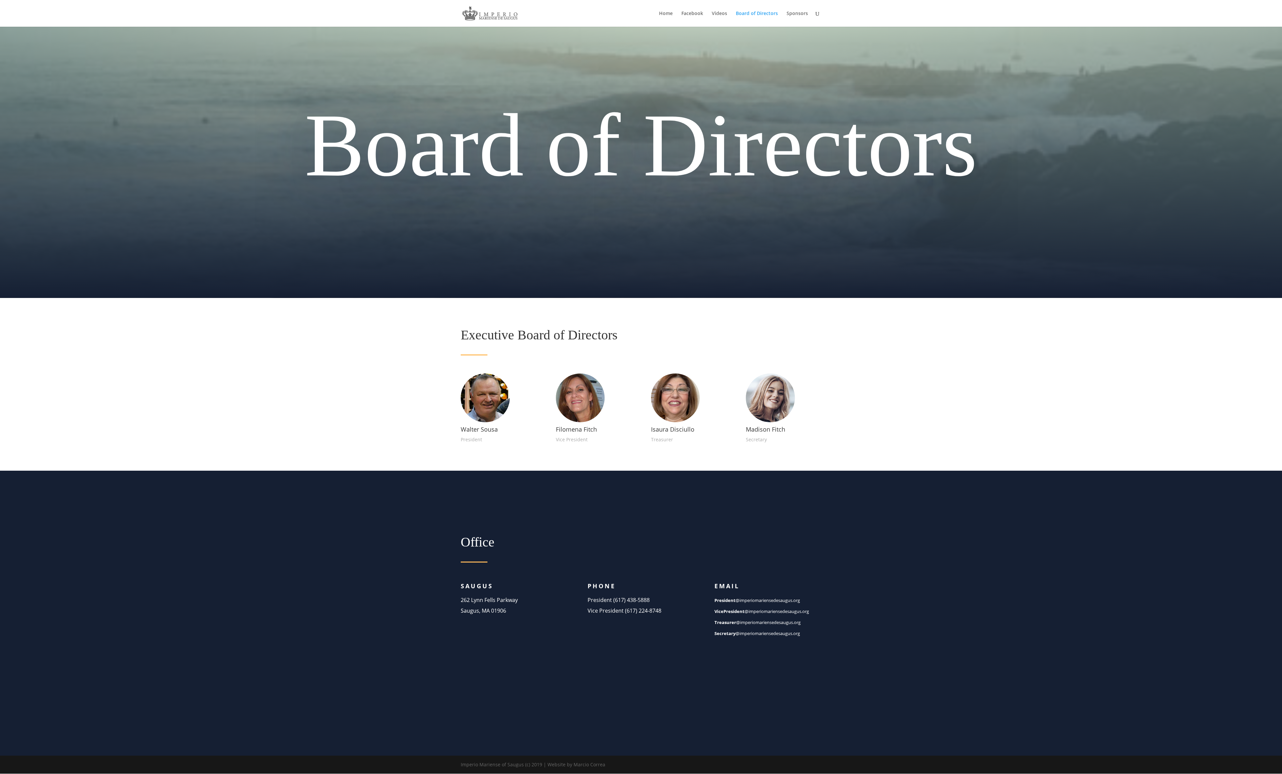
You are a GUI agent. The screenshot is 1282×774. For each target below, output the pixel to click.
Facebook (692, 13)
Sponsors (797, 13)
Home (666, 13)
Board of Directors (757, 13)
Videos (719, 13)
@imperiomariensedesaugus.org (757, 600)
